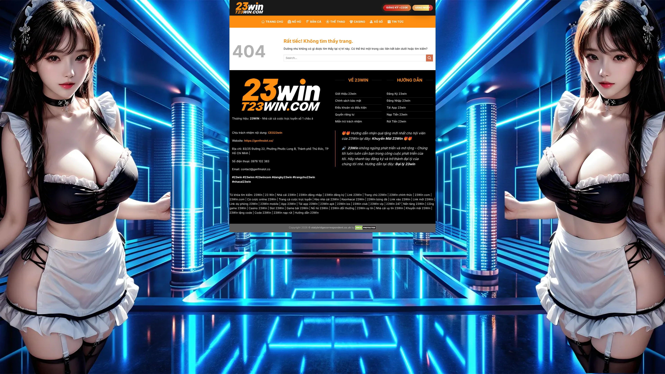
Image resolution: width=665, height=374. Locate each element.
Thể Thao (337, 21)
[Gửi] (429, 58)
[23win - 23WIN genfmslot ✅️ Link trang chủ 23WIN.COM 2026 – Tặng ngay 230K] (249, 8)
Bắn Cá (315, 21)
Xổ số (378, 21)
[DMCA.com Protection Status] (365, 227)
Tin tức (398, 21)
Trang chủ (274, 21)
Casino (359, 21)
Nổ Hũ (296, 21)
